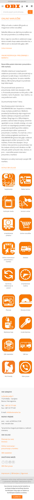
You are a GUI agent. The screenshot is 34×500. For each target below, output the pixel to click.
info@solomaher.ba (13, 412)
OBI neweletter (6, 453)
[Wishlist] (27, 6)
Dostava (4, 442)
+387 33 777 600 (10, 405)
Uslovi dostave (6, 48)
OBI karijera (15, 473)
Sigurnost (24, 473)
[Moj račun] (22, 6)
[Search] (30, 12)
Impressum (5, 473)
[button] (2, 6)
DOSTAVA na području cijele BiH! (17, 1)
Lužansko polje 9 (7, 396)
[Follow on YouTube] (13, 462)
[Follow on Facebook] (3, 462)
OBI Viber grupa (7, 466)
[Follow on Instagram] (6, 462)
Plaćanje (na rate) (7, 439)
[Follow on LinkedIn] (10, 462)
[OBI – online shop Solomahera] (12, 6)
